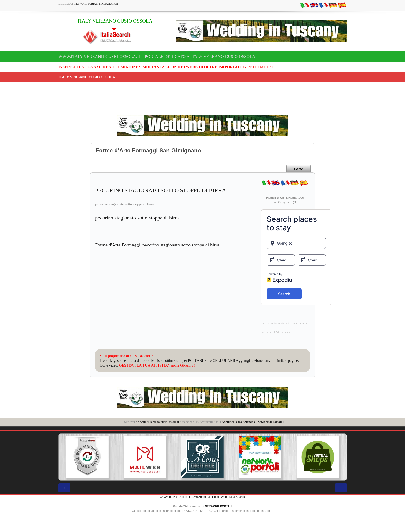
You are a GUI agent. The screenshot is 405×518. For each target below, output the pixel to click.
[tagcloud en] (314, 5)
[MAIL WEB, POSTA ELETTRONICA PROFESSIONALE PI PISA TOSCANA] (87, 457)
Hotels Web (219, 497)
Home (298, 169)
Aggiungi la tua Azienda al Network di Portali (252, 421)
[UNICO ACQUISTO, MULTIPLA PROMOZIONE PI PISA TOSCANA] (202, 457)
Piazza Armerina (199, 497)
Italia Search (237, 497)
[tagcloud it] (304, 5)
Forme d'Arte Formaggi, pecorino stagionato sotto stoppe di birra (157, 244)
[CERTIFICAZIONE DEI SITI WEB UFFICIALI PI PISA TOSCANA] (318, 457)
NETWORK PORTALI (218, 506)
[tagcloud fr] (323, 5)
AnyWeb (165, 497)
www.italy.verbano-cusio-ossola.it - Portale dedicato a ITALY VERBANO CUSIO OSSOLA (156, 56)
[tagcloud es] (342, 5)
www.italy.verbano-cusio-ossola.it (157, 421)
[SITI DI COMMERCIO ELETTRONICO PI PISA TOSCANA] (260, 457)
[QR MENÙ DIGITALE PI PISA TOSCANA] (145, 457)
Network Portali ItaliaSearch (96, 3)
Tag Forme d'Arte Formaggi (276, 332)
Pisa (176, 497)
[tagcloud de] (333, 5)
